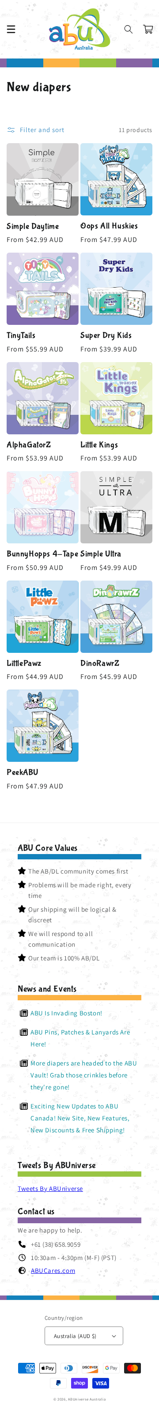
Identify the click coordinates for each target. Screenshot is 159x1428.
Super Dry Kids (106, 335)
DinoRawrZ (99, 663)
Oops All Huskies (109, 226)
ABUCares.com (53, 1270)
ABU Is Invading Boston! (66, 1013)
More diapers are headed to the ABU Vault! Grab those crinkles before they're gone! (83, 1075)
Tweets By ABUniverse (50, 1188)
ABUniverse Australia (87, 1399)
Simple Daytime (33, 226)
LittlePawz (24, 663)
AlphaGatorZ (29, 445)
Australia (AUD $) (75, 1336)
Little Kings (99, 445)
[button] (11, 29)
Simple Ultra (100, 554)
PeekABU (22, 772)
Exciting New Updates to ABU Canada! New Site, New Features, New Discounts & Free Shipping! (80, 1118)
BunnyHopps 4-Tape (42, 554)
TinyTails (21, 335)
